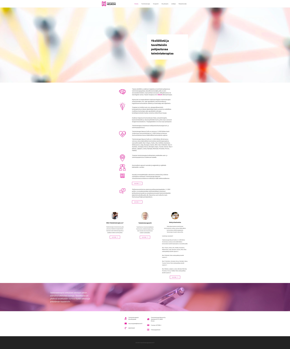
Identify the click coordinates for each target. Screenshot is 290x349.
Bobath (160, 95)
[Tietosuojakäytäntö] (149, 330)
